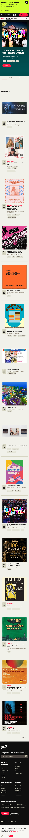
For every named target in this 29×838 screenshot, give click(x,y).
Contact (3, 795)
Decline (3, 835)
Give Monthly (14, 813)
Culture (3, 775)
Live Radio (17, 766)
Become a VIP (18, 788)
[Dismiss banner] (26, 2)
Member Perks (18, 795)
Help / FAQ (3, 790)
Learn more (7, 65)
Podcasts (17, 770)
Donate (24, 15)
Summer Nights (11, 61)
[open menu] (2, 15)
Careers (3, 788)
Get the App (6, 10)
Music (4, 61)
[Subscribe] (26, 756)
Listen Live (7, 14)
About (2, 785)
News (2, 768)
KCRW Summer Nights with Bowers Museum (13, 52)
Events (3, 777)
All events (4, 77)
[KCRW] (4, 748)
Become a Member (19, 785)
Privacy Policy (14, 831)
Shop (16, 792)
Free (17, 61)
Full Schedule (18, 773)
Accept (11, 835)
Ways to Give (18, 790)
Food (2, 772)
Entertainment (4, 770)
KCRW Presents (13, 77)
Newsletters (4, 792)
